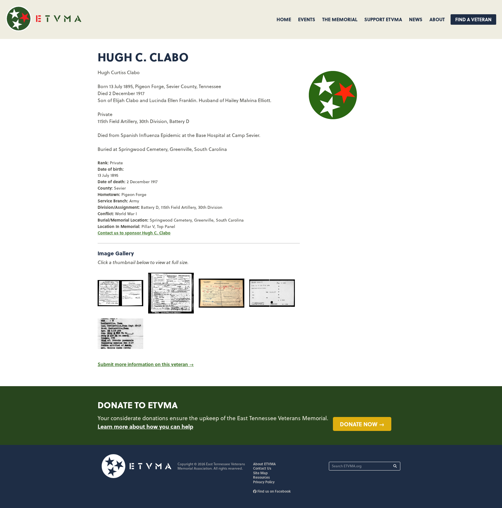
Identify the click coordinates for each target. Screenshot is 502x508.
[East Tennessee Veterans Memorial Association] (43, 29)
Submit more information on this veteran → (146, 364)
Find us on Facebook (274, 491)
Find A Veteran (473, 19)
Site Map (260, 472)
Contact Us (262, 468)
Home (284, 19)
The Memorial (339, 19)
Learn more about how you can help (145, 426)
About (437, 19)
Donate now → (362, 424)
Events (306, 19)
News (415, 19)
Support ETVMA (383, 19)
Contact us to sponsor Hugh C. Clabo (134, 233)
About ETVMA (264, 463)
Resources (261, 477)
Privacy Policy (264, 481)
